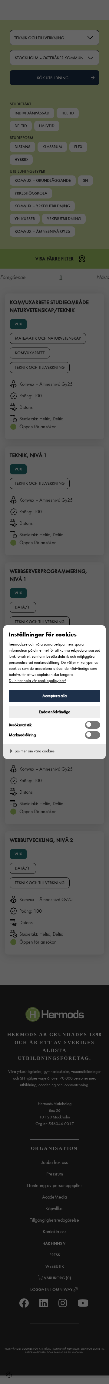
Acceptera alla (54, 695)
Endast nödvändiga (54, 711)
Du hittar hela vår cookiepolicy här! (37, 680)
